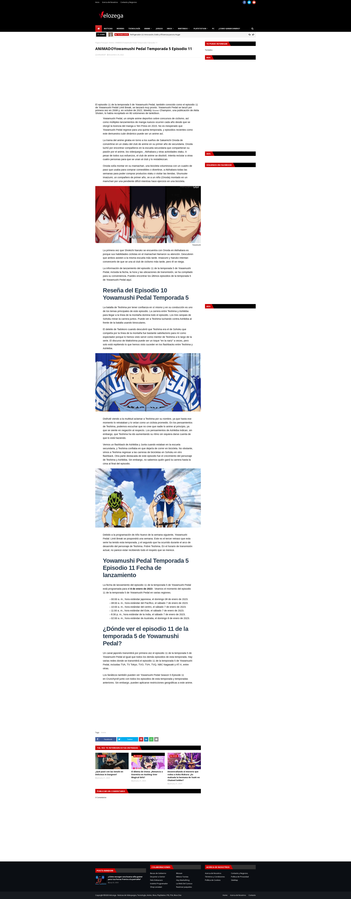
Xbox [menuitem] (169, 28)
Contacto (252, 895)
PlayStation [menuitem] (200, 28)
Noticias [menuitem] (108, 28)
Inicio (97, 2)
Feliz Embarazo (156, 880)
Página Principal (101, 43)
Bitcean (179, 873)
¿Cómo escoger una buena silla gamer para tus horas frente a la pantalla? (125, 878)
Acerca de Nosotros (110, 2)
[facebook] (244, 2)
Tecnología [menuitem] (134, 28)
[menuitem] (98, 28)
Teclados (209, 50)
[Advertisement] (148, 79)
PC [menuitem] (213, 28)
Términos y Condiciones (215, 876)
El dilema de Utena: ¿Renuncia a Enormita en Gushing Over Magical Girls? (147, 774)
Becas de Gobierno (158, 873)
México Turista (182, 876)
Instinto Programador (159, 883)
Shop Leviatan (156, 887)
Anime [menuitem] (147, 28)
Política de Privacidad (240, 876)
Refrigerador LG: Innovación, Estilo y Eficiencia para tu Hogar (155, 34)
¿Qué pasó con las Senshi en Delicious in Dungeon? (109, 773)
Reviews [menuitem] (120, 28)
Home (225, 895)
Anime (111, 43)
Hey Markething (182, 880)
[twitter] (249, 2)
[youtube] (254, 2)
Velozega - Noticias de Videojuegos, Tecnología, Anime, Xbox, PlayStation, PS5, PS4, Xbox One (145, 895)
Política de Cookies (213, 880)
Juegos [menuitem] (159, 28)
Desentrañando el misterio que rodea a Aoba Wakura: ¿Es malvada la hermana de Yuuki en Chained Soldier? (184, 776)
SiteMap (234, 880)
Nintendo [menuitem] (183, 28)
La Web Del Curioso (184, 883)
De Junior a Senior (157, 876)
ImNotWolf (101, 55)
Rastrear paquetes (184, 887)
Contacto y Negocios (129, 2)
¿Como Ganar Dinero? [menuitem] (229, 28)
